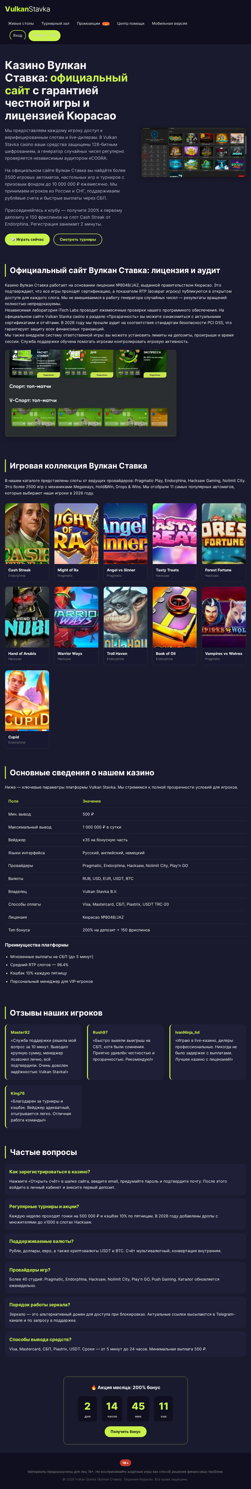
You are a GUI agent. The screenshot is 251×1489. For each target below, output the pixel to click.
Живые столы (21, 23)
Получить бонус (126, 1431)
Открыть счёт (44, 35)
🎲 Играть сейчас (27, 239)
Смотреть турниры (78, 239)
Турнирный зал (55, 23)
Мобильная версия (169, 23)
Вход (17, 35)
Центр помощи (130, 23)
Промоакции (92, 23)
